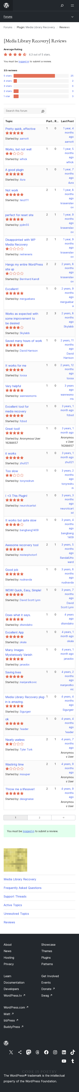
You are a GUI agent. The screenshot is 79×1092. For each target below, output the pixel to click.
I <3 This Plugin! (16, 496)
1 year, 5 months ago (68, 153)
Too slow (11, 471)
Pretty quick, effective (20, 129)
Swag (47, 995)
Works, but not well (18, 149)
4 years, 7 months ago (67, 743)
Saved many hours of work (23, 341)
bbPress (11, 1020)
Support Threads (15, 896)
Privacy (9, 964)
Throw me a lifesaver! (20, 789)
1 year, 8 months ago (68, 194)
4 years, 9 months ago (67, 768)
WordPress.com (16, 1007)
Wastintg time (14, 764)
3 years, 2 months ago (68, 475)
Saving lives (13, 672)
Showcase (48, 944)
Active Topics (13, 905)
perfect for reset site (19, 215)
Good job (11, 570)
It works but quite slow (20, 520)
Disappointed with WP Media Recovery (20, 242)
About (8, 944)
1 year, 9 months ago (68, 219)
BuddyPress (14, 1027)
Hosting (9, 957)
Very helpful (13, 386)
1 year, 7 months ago (68, 173)
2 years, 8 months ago (68, 268)
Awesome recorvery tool (21, 545)
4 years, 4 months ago (67, 701)
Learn (7, 976)
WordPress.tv (15, 995)
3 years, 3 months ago (68, 499)
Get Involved (50, 976)
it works (10, 453)
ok (7, 719)
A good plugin (14, 170)
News (7, 951)
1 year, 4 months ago (68, 132)
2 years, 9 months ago (68, 293)
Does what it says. (18, 615)
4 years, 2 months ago (68, 676)
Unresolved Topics (16, 913)
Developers (11, 989)
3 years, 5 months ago (68, 549)
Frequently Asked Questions (23, 888)
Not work (11, 190)
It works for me (15, 365)
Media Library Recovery (40, 27)
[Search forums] (42, 111)
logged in (24, 61)
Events (46, 982)
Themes (46, 951)
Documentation (14, 982)
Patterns (47, 964)
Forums (8, 16)
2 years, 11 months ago (67, 344)
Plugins (46, 957)
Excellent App (14, 632)
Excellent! (11, 289)
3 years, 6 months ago (68, 573)
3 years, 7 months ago (68, 594)
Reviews (9, 922)
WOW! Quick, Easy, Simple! (23, 590)
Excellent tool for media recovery (17, 409)
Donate (48, 989)
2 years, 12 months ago (67, 369)
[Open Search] (62, 5)
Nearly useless (15, 739)
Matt (9, 1014)
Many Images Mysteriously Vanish (18, 652)
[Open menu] (73, 5)
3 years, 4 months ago (68, 524)
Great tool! (12, 429)
